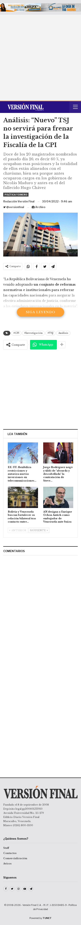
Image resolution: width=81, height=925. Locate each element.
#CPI (16, 333)
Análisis (63, 333)
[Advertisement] (40, 57)
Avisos (7, 863)
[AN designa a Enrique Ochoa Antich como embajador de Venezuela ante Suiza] (58, 497)
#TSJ (50, 333)
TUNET (47, 918)
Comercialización (15, 858)
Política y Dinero (16, 194)
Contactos (10, 853)
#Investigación (33, 333)
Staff (6, 847)
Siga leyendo (40, 312)
